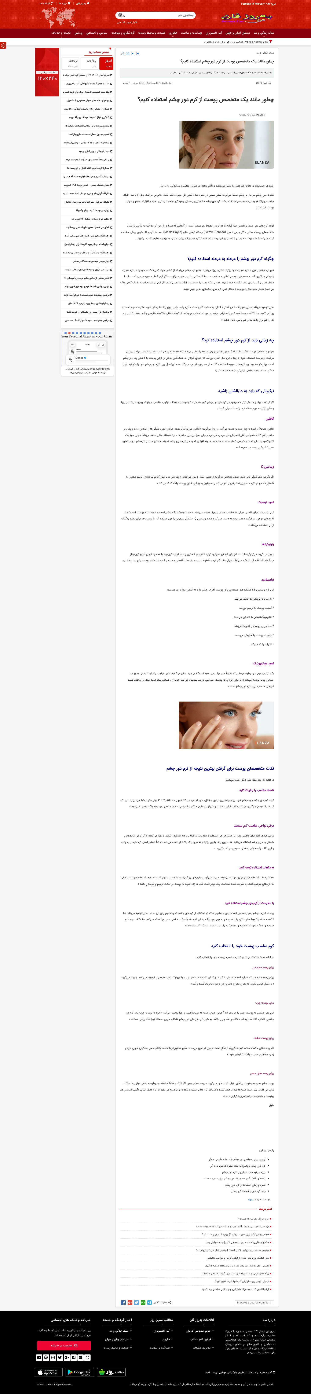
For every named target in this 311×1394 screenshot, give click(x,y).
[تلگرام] (80, 1357)
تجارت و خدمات (61, 33)
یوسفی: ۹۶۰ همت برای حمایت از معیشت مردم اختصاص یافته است (88, 160)
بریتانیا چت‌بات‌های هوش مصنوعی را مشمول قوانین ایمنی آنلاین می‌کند (88, 101)
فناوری (173, 33)
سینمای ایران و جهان (238, 33)
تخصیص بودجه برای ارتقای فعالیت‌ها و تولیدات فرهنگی (87, 126)
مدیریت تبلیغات (202, 1348)
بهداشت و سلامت (191, 33)
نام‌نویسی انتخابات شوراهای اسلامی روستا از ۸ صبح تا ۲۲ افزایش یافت (88, 228)
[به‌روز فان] (246, 17)
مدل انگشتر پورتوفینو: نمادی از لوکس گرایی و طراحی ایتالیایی (238, 1258)
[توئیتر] (60, 1357)
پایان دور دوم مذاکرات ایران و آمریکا (93, 211)
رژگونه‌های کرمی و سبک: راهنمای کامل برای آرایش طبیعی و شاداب (235, 1274)
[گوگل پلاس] (67, 1357)
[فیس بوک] (73, 1357)
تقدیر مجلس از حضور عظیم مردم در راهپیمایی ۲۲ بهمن (86, 278)
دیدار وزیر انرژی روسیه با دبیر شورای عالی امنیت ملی (87, 270)
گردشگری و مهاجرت (122, 33)
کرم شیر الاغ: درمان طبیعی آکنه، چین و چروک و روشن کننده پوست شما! (232, 1227)
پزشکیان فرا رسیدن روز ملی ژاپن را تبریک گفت (87, 312)
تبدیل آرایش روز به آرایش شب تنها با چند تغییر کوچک (241, 1281)
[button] (65, 333)
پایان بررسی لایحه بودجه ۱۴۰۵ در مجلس (91, 261)
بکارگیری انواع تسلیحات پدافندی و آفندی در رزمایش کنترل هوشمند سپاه (89, 118)
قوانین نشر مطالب (200, 1339)
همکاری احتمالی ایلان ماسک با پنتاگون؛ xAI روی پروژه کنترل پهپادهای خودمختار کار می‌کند (86, 109)
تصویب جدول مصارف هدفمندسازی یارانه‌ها (89, 134)
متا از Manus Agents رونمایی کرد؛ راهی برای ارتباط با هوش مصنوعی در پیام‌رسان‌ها (225, 42)
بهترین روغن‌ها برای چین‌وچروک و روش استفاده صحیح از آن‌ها (237, 1266)
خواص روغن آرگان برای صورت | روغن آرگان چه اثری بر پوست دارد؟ (235, 1234)
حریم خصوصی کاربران (198, 1331)
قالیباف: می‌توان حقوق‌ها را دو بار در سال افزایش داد (87, 202)
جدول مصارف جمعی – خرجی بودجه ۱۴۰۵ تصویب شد (87, 185)
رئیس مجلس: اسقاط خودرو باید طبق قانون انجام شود (87, 287)
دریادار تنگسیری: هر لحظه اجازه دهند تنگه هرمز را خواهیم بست (86, 177)
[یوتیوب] (39, 1357)
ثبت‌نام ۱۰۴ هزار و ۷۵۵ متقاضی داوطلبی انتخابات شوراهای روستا (87, 143)
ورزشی (78, 33)
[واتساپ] (87, 1357)
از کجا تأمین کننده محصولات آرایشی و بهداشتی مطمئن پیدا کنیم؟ (235, 1289)
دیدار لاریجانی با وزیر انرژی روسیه (94, 151)
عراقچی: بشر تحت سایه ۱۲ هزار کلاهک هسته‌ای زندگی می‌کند (87, 321)
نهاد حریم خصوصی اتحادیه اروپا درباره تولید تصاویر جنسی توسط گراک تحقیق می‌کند (86, 92)
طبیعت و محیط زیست (151, 33)
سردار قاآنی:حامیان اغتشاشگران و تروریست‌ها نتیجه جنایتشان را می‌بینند (88, 168)
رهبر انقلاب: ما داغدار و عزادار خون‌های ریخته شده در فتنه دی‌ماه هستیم (86, 253)
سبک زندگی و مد (264, 33)
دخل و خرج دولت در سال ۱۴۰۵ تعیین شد (90, 219)
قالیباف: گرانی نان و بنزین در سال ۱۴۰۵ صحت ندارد (86, 194)
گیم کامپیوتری (214, 33)
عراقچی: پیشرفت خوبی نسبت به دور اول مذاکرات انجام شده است (87, 295)
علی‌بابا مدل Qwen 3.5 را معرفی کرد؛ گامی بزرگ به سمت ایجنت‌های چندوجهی (86, 75)
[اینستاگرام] (53, 1357)
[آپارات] (46, 1357)
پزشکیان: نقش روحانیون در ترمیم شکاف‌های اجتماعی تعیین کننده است (88, 304)
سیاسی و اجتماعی (96, 33)
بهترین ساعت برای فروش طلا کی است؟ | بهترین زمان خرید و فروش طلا (232, 1250)
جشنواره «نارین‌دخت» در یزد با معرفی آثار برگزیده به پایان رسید (237, 1242)
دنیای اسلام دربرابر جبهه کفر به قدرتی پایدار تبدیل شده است (87, 245)
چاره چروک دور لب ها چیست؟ (253, 1219)
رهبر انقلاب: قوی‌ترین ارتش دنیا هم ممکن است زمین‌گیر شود (87, 236)
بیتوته (250, 1200)
